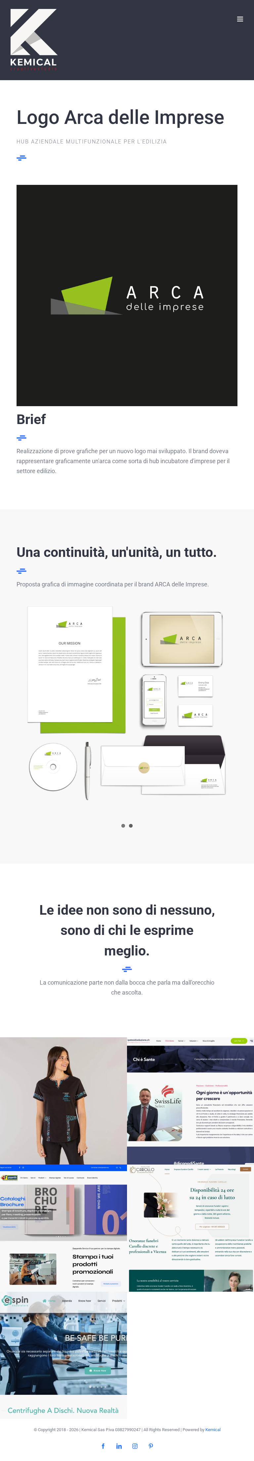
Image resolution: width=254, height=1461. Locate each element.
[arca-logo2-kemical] (127, 187)
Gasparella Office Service (63, 1228)
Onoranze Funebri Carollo (190, 1228)
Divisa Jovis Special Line (63, 1101)
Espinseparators (63, 1355)
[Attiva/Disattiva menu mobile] (240, 19)
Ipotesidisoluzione (190, 1101)
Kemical (213, 1429)
